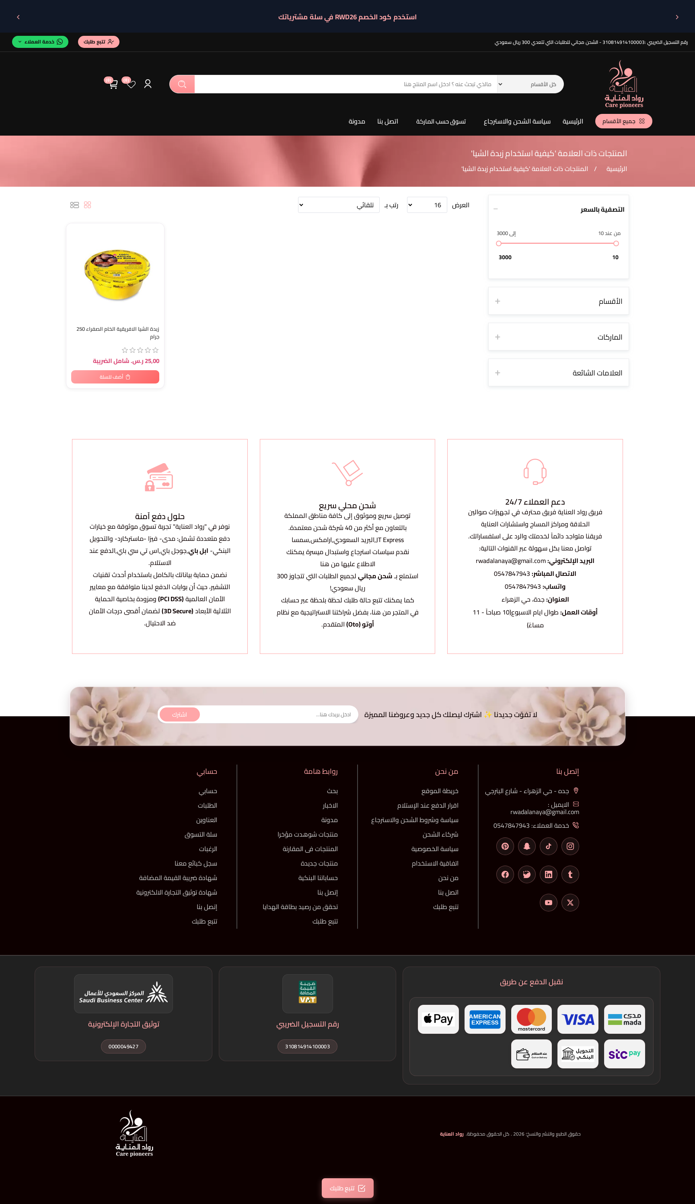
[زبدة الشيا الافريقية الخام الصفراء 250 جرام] (115, 272)
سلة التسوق (201, 834)
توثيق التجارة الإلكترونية (123, 1024)
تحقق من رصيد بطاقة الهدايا (300, 907)
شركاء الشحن (441, 834)
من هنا (381, 612)
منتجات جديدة (319, 863)
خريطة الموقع (440, 791)
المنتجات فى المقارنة (310, 849)
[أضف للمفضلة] (76, 231)
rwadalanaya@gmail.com (511, 561)
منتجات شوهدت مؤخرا (308, 834)
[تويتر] (570, 902)
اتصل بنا (387, 121)
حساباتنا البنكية (318, 878)
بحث (182, 84)
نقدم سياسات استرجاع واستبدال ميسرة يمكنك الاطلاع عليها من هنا (347, 558)
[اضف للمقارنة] (76, 247)
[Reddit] (527, 874)
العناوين (206, 820)
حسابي (208, 791)
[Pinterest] (505, 846)
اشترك (179, 714)
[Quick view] (76, 263)
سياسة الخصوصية (435, 849)
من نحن (448, 878)
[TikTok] (548, 846)
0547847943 (512, 573)
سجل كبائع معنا (196, 863)
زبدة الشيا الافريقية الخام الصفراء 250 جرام (117, 332)
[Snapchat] (527, 846)
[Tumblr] (570, 874)
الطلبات (207, 805)
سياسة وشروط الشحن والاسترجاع (415, 820)
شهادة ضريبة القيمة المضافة (178, 878)
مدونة (357, 121)
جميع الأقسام (618, 121)
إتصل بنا (327, 892)
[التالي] (18, 17)
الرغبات (208, 849)
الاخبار (330, 805)
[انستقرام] (570, 846)
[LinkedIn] (548, 874)
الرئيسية (573, 121)
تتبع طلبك (446, 907)
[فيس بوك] (505, 874)
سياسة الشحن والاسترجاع (517, 121)
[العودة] (677, 17)
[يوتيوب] (548, 902)
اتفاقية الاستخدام (435, 863)
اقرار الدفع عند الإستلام (428, 805)
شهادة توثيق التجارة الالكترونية (176, 892)
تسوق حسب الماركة (441, 121)
